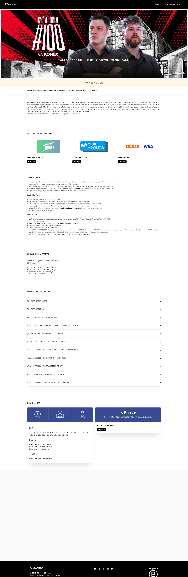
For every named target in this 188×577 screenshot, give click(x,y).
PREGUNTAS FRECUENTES (77, 91)
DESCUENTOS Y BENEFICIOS (36, 91)
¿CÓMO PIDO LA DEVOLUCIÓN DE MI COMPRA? (47, 341)
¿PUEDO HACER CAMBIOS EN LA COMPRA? (45, 333)
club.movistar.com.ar (69, 208)
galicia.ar (86, 234)
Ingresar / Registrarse (172, 4)
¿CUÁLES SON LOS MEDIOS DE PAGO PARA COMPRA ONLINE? (53, 350)
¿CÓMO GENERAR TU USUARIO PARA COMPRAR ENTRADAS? (52, 325)
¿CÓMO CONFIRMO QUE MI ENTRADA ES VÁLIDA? (48, 382)
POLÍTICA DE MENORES (37, 301)
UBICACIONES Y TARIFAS (57, 91)
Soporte (158, 4)
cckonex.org (78, 188)
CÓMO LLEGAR (94, 91)
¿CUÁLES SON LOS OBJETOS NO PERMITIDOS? (46, 358)
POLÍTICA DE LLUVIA (35, 309)
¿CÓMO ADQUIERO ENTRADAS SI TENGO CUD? (47, 374)
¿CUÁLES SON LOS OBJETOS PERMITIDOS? (45, 366)
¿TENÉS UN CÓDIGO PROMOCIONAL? (43, 317)
